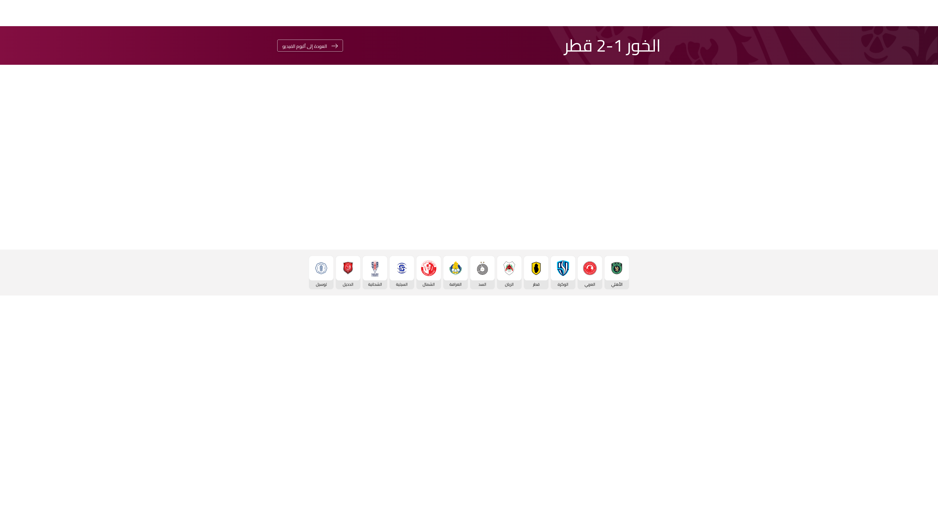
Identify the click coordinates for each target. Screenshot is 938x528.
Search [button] (8, 13)
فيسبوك (378, 170)
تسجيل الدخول (103, 13)
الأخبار (399, 345)
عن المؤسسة (327, 345)
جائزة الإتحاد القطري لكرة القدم (189, 13)
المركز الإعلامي (391, 378)
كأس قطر (356, 13)
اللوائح (333, 403)
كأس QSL (325, 13)
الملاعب (657, 420)
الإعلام (272, 13)
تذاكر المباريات (652, 412)
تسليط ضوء (243, 13)
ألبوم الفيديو (393, 362)
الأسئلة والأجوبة (650, 457)
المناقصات (330, 362)
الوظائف (332, 370)
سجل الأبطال (653, 403)
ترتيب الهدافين (652, 379)
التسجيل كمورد (326, 386)
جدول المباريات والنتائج (580, 354)
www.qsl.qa (614, 483)
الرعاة (659, 428)
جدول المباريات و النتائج (645, 362)
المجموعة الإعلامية (387, 370)
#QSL (144, 13)
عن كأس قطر (523, 378)
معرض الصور (393, 354)
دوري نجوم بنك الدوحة (432, 13)
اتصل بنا (657, 449)
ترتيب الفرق (655, 370)
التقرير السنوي (327, 378)
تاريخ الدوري (654, 387)
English (67, 13)
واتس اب (314, 170)
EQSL (295, 13)
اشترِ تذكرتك (31, 13)
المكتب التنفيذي (325, 354)
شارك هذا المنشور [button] (372, 154)
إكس (380, 184)
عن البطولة (459, 386)
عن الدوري (655, 395)
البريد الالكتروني (309, 184)
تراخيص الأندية (327, 394)
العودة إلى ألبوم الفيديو (304, 46)
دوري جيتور (388, 13)
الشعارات (396, 386)
